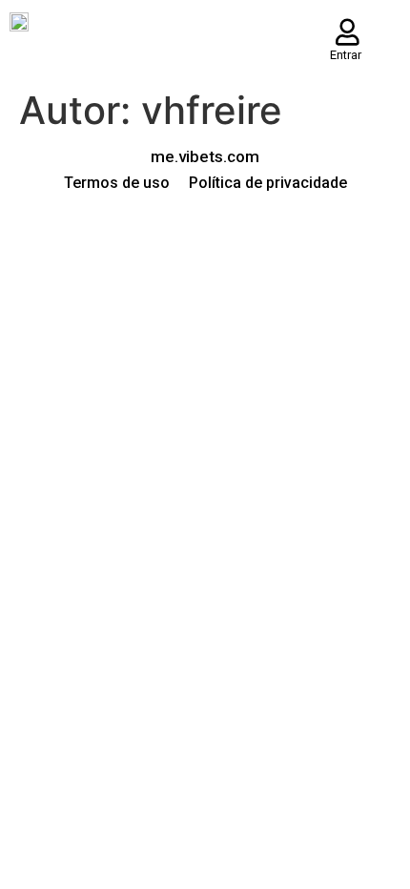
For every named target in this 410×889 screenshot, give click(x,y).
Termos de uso (117, 183)
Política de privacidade (268, 183)
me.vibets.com (205, 156)
